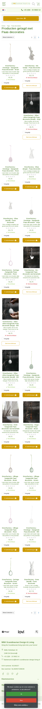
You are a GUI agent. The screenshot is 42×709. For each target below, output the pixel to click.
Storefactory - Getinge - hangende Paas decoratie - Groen (10, 581)
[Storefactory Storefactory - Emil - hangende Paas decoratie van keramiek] (10, 412)
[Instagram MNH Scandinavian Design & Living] (8, 674)
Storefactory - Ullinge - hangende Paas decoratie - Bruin (10, 478)
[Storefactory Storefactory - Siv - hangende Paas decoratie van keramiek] (31, 257)
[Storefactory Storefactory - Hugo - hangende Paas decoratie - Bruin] (31, 412)
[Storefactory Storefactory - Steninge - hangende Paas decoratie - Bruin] (10, 53)
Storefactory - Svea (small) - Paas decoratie (31, 581)
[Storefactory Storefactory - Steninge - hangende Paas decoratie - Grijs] (31, 205)
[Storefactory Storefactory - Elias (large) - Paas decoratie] (31, 154)
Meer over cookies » (21, 705)
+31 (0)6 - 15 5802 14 (32, 10)
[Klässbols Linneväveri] (6, 632)
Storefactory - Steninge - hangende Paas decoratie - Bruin (10, 67)
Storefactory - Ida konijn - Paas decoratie (31, 67)
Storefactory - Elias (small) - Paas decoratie (10, 220)
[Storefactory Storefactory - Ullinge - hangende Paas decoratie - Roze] (10, 515)
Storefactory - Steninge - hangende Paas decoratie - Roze (10, 169)
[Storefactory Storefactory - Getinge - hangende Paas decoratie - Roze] (10, 257)
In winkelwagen (9, 87)
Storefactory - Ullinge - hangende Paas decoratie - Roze (10, 530)
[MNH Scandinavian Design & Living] (21, 4)
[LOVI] (21, 632)
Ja (21, 694)
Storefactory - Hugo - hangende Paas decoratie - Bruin (31, 427)
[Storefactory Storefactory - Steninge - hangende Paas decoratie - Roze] (10, 154)
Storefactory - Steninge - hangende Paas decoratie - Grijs (31, 220)
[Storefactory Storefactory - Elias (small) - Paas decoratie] (10, 205)
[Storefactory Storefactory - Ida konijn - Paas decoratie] (31, 53)
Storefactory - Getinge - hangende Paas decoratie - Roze (10, 272)
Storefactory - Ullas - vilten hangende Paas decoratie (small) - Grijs (31, 117)
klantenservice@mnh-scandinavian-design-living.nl (22, 660)
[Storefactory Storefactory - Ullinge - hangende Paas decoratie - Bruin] (10, 463)
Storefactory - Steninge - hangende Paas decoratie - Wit (31, 530)
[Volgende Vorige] (38, 37)
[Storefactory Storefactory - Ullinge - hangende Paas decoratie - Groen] (31, 463)
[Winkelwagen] (38, 5)
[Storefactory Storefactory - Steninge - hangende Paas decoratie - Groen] (31, 360)
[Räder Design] (36, 632)
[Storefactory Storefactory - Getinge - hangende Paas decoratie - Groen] (10, 566)
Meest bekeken (8, 37)
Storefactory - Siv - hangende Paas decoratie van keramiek (31, 272)
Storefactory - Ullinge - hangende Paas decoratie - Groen (31, 478)
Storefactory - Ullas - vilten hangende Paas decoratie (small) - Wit (10, 375)
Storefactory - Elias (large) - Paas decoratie (31, 168)
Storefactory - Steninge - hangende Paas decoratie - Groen (31, 375)
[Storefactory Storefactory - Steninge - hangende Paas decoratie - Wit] (31, 515)
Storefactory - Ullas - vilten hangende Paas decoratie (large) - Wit (10, 323)
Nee (21, 700)
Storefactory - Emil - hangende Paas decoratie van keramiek (10, 427)
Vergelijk (6, 83)
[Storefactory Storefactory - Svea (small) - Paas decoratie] (31, 566)
